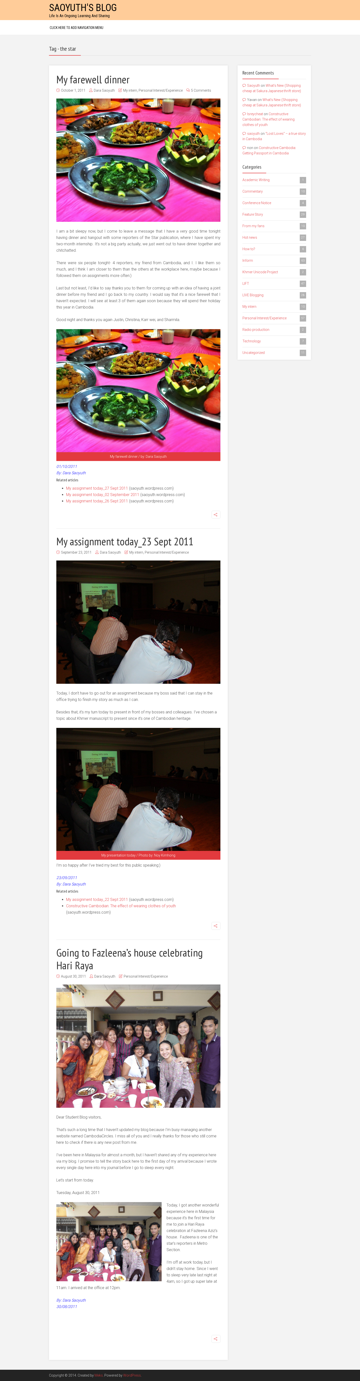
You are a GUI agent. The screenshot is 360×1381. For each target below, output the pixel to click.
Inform (273, 260)
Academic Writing (273, 180)
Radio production (273, 330)
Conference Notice (273, 203)
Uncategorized (273, 353)
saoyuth (253, 134)
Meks (99, 1375)
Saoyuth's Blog (83, 7)
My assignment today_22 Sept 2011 (97, 899)
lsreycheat (255, 114)
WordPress (132, 1375)
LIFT (273, 284)
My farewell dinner (93, 79)
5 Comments (201, 90)
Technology (273, 341)
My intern (130, 90)
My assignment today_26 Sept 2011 (97, 501)
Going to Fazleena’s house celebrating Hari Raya (129, 958)
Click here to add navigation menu (76, 28)
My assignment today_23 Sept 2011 (124, 541)
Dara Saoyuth (104, 90)
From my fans (273, 226)
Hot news (273, 237)
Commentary (273, 191)
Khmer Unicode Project (273, 272)
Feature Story (273, 214)
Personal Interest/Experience (161, 90)
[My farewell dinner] (138, 160)
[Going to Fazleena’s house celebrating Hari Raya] (138, 1046)
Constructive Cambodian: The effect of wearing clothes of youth (121, 906)
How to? (273, 249)
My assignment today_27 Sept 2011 (97, 488)
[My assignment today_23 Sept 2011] (138, 622)
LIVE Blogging (273, 295)
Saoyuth (253, 85)
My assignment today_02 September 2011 (102, 494)
